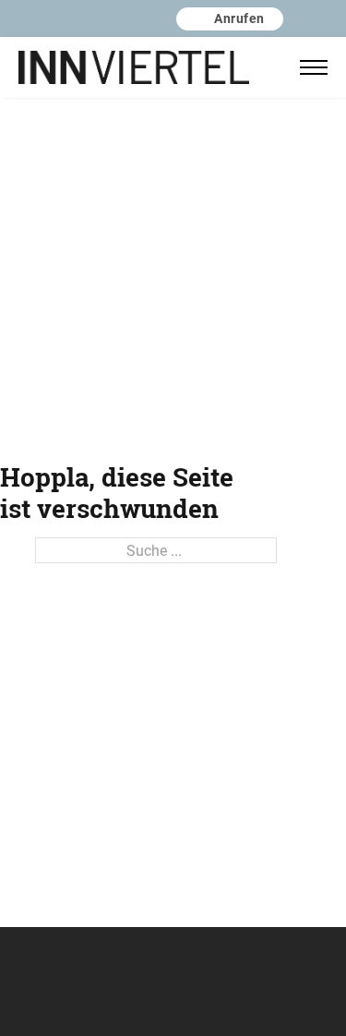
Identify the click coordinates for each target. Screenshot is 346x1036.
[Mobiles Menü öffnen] (314, 67)
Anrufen (239, 18)
